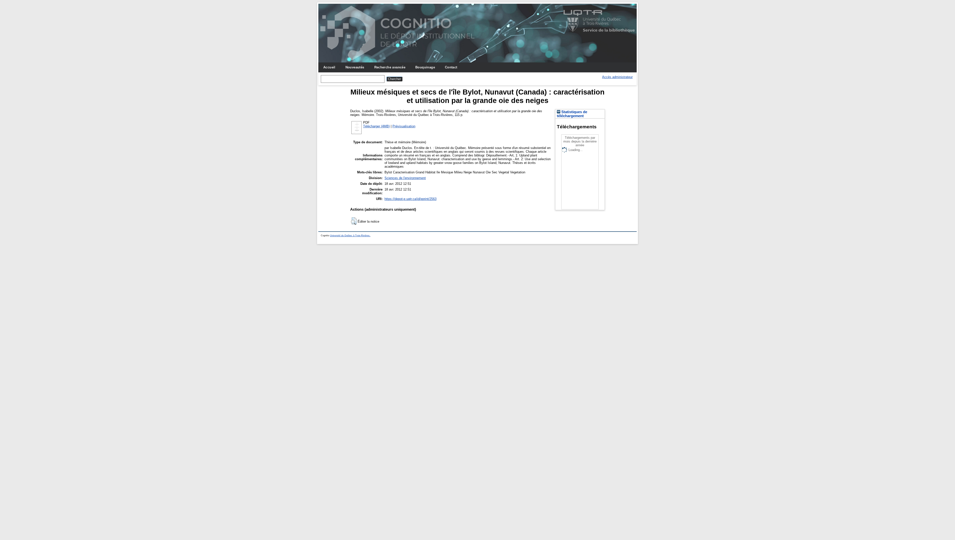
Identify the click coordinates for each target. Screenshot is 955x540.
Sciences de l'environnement (405, 178)
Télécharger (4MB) (376, 126)
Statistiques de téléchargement (572, 114)
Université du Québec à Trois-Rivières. (350, 235)
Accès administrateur (617, 77)
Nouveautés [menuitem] (354, 67)
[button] (354, 221)
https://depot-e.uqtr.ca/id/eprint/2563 (410, 199)
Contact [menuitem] (451, 67)
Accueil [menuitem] (329, 67)
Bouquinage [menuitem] (425, 67)
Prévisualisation (403, 126)
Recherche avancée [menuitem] (390, 67)
